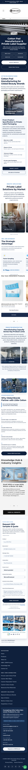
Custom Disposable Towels (8, 681)
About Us (3, 659)
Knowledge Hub (5, 665)
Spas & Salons (5, 698)
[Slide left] (10, 321)
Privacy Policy (9, 762)
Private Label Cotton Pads (8, 675)
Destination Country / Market (8, 581)
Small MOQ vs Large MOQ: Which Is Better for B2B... (13, 485)
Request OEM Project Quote (14, 453)
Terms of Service (18, 762)
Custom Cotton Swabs (7, 684)
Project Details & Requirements (8, 588)
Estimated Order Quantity (7, 574)
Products (3, 656)
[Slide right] (17, 321)
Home (2, 653)
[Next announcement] (25, 2)
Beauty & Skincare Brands (8, 695)
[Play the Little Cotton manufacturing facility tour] (14, 385)
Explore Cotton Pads (14, 172)
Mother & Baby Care (7, 701)
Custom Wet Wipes (6, 678)
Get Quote (14, 314)
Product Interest (6, 567)
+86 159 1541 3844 (8, 730)
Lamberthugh (6, 735)
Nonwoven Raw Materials (8, 687)
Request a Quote (14, 168)
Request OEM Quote (14, 62)
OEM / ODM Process (7, 662)
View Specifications (14, 310)
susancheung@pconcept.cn (10, 726)
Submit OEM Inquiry (14, 600)
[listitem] (13, 217)
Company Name (5, 560)
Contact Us (4, 668)
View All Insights (14, 512)
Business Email (5, 546)
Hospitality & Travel (6, 704)
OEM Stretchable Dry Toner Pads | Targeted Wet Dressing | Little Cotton (11, 304)
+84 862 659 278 (7, 740)
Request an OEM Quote (14, 749)
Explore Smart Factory (14, 67)
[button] (3, 11)
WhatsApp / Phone (6, 553)
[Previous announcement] (2, 2)
